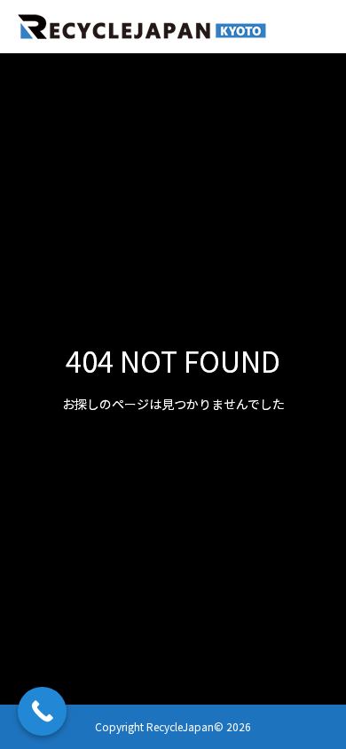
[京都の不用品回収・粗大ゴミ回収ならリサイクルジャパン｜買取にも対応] (142, 27)
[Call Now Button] (42, 711)
